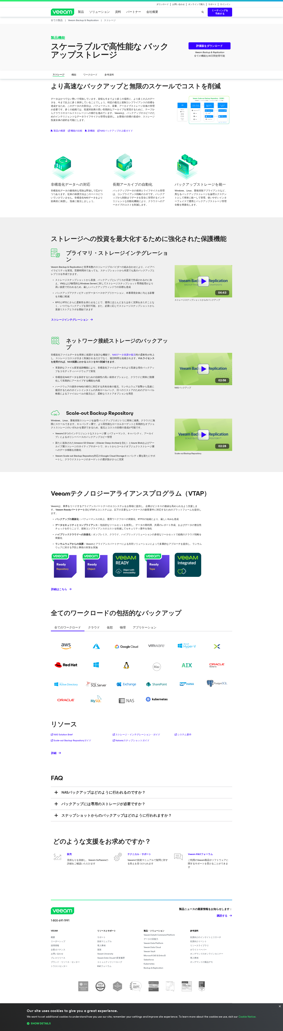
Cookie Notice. (247, 1016)
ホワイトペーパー (198, 949)
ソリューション (99, 11)
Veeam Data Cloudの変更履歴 (111, 958)
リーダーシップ (58, 941)
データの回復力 (151, 939)
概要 (53, 937)
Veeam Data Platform (153, 943)
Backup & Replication (153, 968)
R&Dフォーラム (104, 966)
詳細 (53, 753)
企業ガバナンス (58, 949)
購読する (222, 915)
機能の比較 (76, 131)
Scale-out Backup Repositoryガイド (72, 740)
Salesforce (149, 959)
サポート (212, 4)
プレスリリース (58, 958)
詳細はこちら (59, 589)
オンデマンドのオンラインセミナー (206, 954)
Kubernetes (149, 964)
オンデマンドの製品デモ (201, 962)
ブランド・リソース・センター (65, 962)
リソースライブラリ (199, 945)
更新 (99, 949)
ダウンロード (162, 4)
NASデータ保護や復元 (124, 355)
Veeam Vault (149, 951)
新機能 (91, 131)
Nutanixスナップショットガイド (132, 740)
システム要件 (184, 734)
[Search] (202, 12)
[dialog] (141, 1017)
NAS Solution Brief (63, 734)
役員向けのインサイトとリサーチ (205, 937)
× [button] (280, 1006)
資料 (118, 11)
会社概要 (152, 11)
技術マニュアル (104, 941)
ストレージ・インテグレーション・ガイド (137, 734)
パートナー (133, 11)
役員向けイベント (198, 941)
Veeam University (105, 954)
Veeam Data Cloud (152, 947)
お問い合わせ (178, 4)
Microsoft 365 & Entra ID (155, 955)
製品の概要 (59, 131)
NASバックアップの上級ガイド (116, 131)
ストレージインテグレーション (69, 319)
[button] (141, 1023)
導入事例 (101, 945)
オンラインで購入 (196, 4)
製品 (81, 11)
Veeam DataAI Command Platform (159, 935)
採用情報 (55, 945)
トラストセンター (59, 966)
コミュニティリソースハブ (109, 962)
